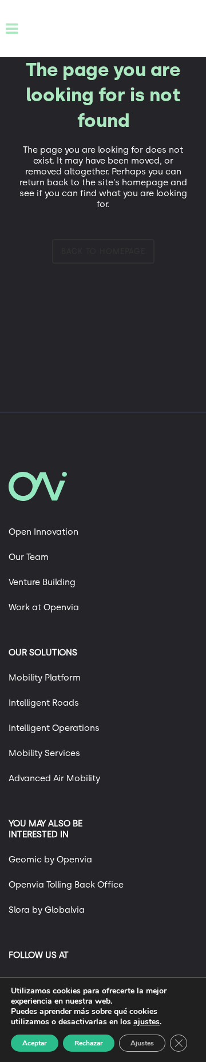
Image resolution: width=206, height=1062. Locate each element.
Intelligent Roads (44, 703)
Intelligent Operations (54, 728)
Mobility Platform (45, 678)
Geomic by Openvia (50, 859)
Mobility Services (44, 753)
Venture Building (42, 582)
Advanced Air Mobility (54, 778)
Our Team (29, 557)
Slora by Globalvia (47, 910)
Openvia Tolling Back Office (66, 885)
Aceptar (34, 1043)
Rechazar (88, 1043)
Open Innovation (43, 532)
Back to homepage (103, 251)
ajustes (146, 1022)
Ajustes (142, 1043)
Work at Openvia (44, 607)
